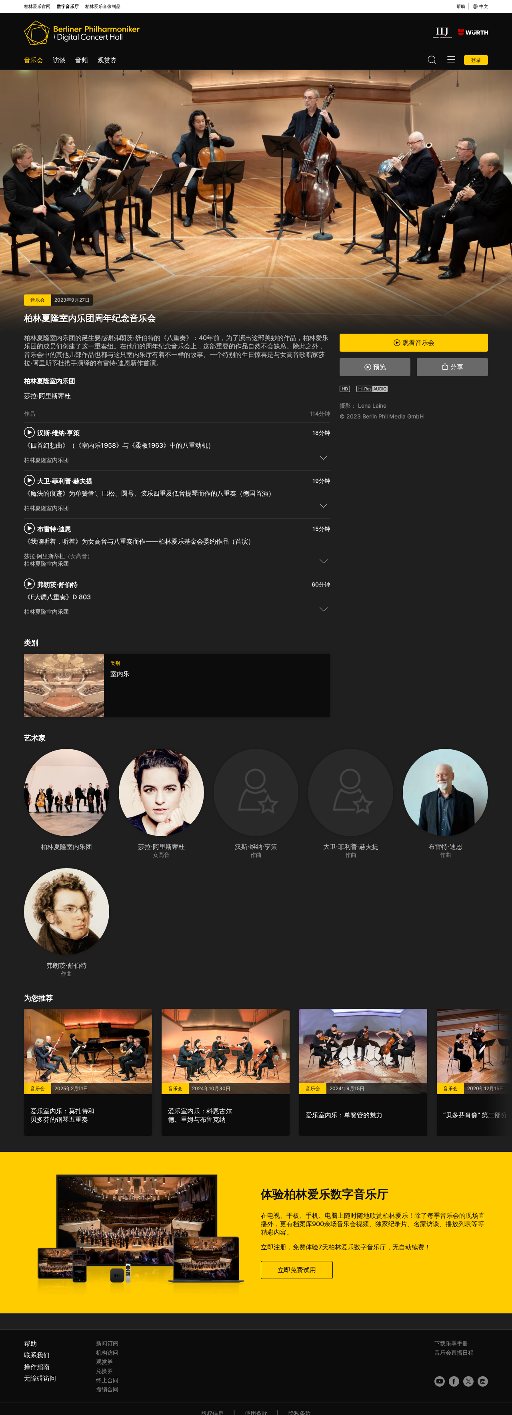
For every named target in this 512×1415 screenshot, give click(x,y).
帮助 (460, 6)
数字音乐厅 (68, 6)
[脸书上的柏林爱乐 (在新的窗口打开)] (454, 1381)
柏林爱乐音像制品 (102, 6)
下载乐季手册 (451, 1343)
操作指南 (37, 1367)
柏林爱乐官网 (37, 6)
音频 (81, 60)
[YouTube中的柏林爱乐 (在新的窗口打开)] (439, 1381)
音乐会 (33, 60)
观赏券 (107, 60)
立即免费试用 (297, 1270)
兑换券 (104, 1370)
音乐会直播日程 (454, 1352)
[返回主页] (82, 32)
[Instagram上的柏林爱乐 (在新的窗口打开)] (483, 1381)
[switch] (323, 457)
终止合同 (107, 1380)
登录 (476, 60)
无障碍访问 (40, 1378)
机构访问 (107, 1352)
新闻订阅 (107, 1343)
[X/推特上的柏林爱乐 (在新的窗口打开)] (468, 1381)
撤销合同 (107, 1389)
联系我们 (37, 1355)
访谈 (59, 60)
